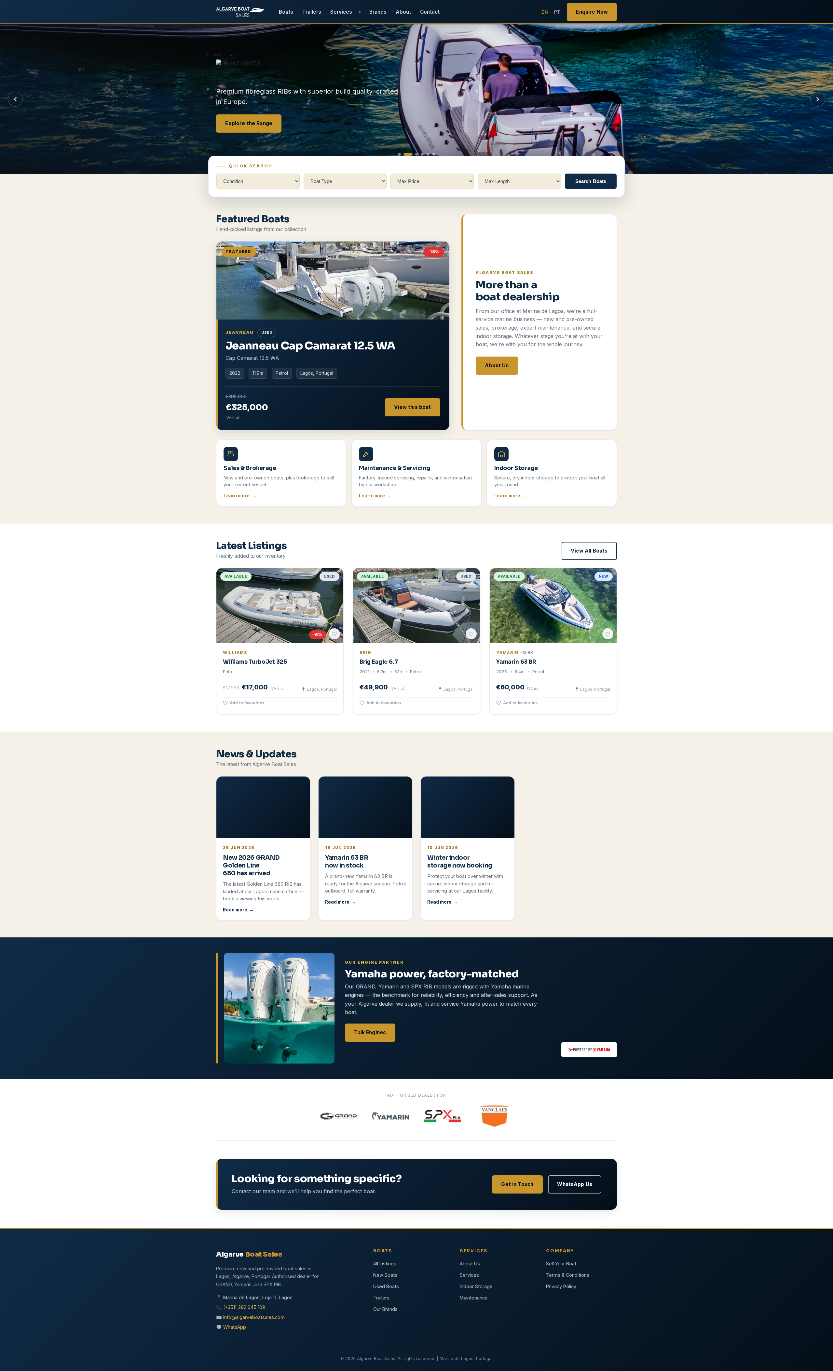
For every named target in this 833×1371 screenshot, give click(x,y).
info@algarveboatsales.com (254, 1317)
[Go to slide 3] (413, 154)
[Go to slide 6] (433, 154)
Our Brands (385, 1309)
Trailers (311, 12)
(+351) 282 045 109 (244, 1307)
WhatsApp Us (574, 1184)
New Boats (385, 1275)
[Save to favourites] (334, 634)
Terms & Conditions (567, 1275)
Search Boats (591, 181)
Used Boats (386, 1286)
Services (341, 12)
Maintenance (474, 1297)
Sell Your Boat (561, 1263)
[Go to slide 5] (428, 154)
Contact (430, 12)
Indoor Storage (476, 1286)
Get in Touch (517, 1184)
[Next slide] (817, 99)
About (403, 12)
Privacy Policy (561, 1286)
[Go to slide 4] (422, 154)
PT (557, 12)
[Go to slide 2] (404, 154)
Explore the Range (248, 123)
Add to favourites (247, 703)
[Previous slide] (15, 99)
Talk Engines (370, 1032)
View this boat (412, 407)
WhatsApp (234, 1327)
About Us (497, 365)
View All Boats (589, 551)
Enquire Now (592, 12)
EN (544, 12)
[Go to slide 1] (399, 154)
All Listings (384, 1263)
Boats (286, 12)
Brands (378, 12)
